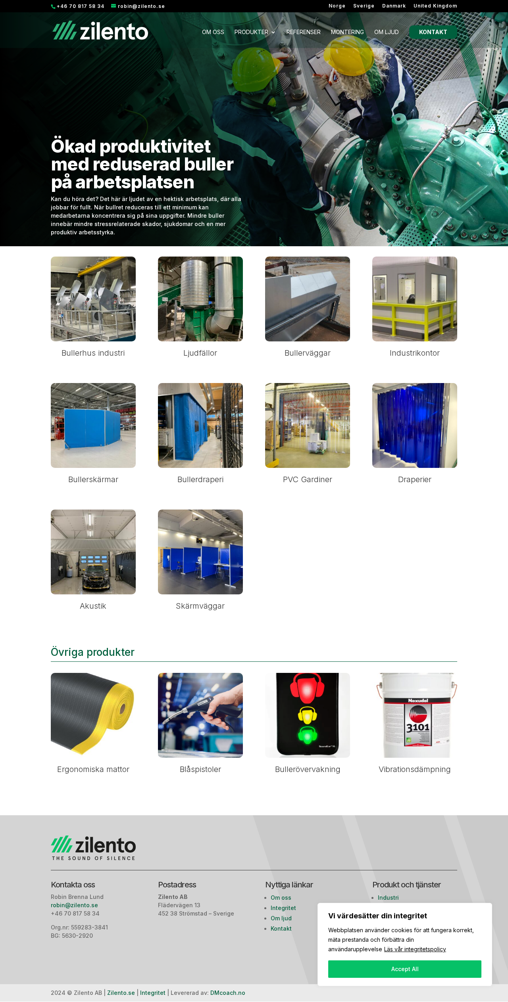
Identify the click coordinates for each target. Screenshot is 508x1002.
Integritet (283, 907)
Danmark (394, 6)
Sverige (364, 6)
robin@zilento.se (75, 905)
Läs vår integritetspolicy (415, 949)
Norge (337, 6)
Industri (388, 897)
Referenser (304, 32)
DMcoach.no (227, 992)
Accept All (405, 969)
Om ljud (386, 32)
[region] (405, 944)
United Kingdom (435, 6)
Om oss (213, 32)
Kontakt (433, 32)
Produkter (251, 32)
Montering (347, 32)
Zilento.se (121, 992)
